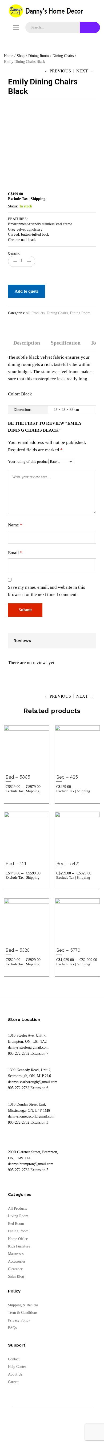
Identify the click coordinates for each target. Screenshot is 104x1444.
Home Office (18, 1239)
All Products (35, 313)
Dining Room (80, 313)
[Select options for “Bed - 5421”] (70, 853)
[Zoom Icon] (90, 111)
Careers (13, 1382)
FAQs (12, 1328)
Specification (66, 342)
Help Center (17, 1367)
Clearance (15, 1269)
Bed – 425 (67, 777)
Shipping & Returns (23, 1305)
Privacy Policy (19, 1320)
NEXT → (84, 71)
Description (26, 342)
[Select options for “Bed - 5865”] (19, 766)
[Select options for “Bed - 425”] (70, 766)
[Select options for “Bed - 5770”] (70, 939)
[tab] (26, 345)
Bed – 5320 (18, 950)
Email (15, 552)
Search (90, 27)
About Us (15, 1374)
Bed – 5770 (68, 950)
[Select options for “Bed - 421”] (19, 853)
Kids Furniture (19, 1246)
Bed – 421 (16, 863)
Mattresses (15, 1254)
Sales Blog (16, 1276)
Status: (13, 206)
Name (15, 524)
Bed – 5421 (67, 863)
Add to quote (26, 291)
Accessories (16, 1261)
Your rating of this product (28, 462)
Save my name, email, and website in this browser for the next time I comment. (46, 591)
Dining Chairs (57, 313)
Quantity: (14, 253)
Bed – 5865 (18, 777)
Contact (13, 1359)
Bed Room (16, 1224)
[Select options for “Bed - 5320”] (19, 939)
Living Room (18, 1216)
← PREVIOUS (57, 71)
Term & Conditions (22, 1313)
